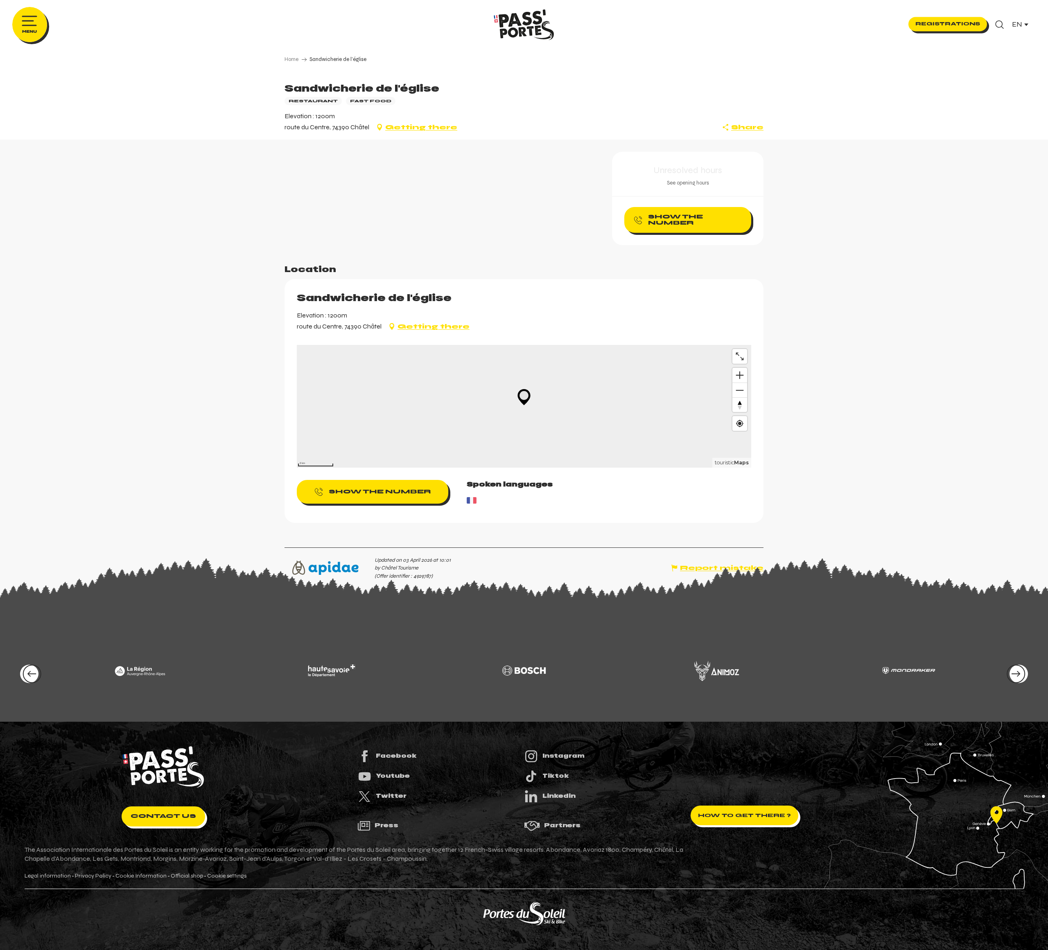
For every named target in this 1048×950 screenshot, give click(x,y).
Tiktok (555, 775)
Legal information (48, 876)
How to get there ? (744, 815)
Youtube (393, 775)
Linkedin (559, 795)
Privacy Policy (93, 876)
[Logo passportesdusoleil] (163, 767)
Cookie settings (226, 876)
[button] (999, 24)
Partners (562, 825)
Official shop (187, 876)
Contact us (163, 816)
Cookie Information (141, 876)
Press (386, 825)
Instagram (563, 755)
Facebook (396, 755)
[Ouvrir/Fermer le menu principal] (29, 24)
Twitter (391, 795)
